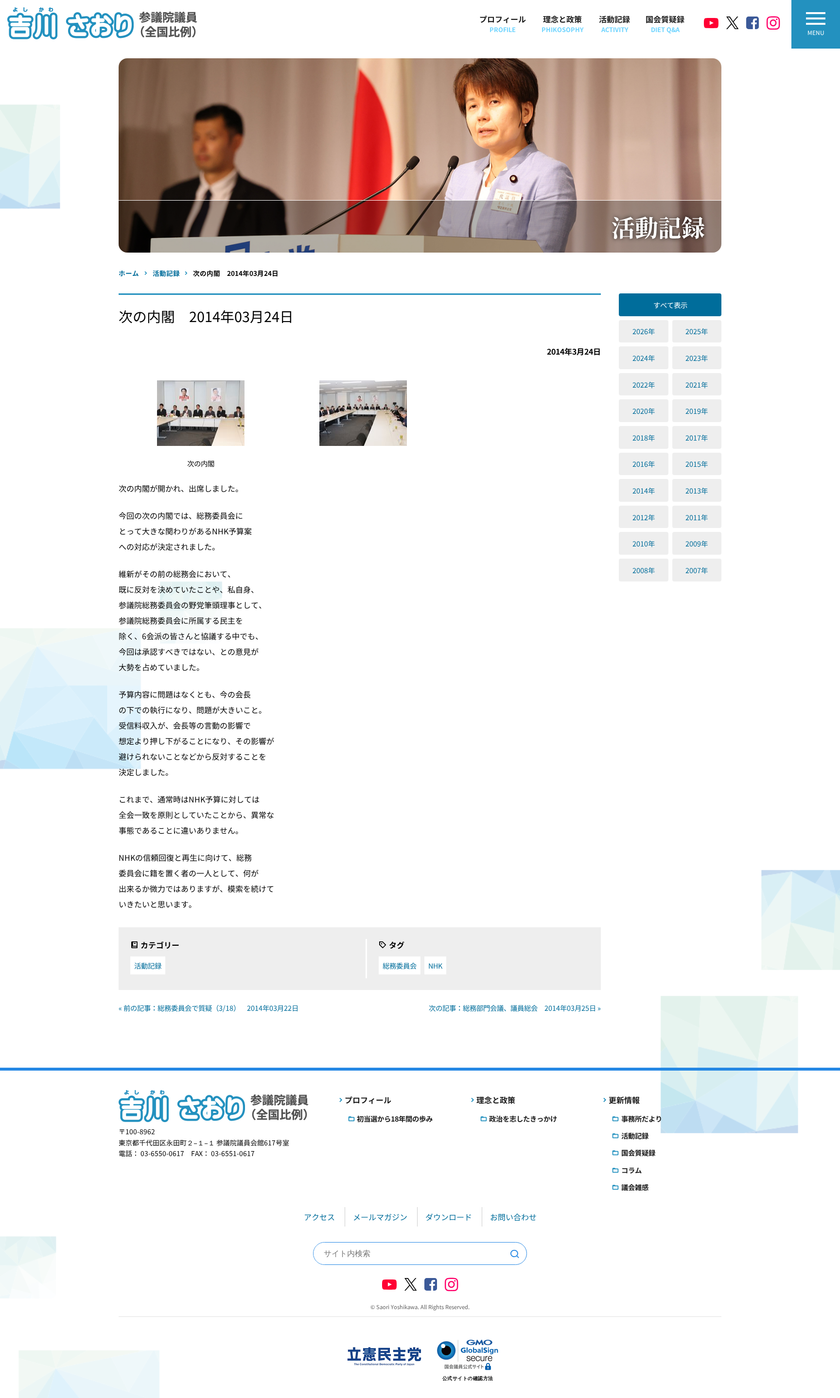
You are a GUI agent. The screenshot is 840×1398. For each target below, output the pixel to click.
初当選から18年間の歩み (395, 1118)
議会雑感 (634, 1187)
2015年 (696, 464)
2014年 (643, 490)
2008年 (643, 570)
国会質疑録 (665, 23)
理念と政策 (562, 23)
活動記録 (614, 23)
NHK (435, 965)
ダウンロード (448, 1217)
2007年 (696, 570)
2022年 (643, 384)
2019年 (696, 411)
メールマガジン (380, 1217)
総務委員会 (400, 965)
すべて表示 (670, 305)
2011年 (696, 517)
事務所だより (641, 1118)
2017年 (696, 437)
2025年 (696, 331)
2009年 (696, 543)
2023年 (696, 358)
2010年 (643, 543)
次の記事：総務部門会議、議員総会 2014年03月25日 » (515, 1008)
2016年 (643, 464)
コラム (631, 1170)
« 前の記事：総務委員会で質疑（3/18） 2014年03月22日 (208, 1008)
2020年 (643, 411)
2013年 (696, 490)
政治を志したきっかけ (523, 1118)
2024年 (643, 358)
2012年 (643, 517)
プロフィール (502, 23)
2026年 (643, 331)
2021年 (696, 384)
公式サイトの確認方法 (467, 1378)
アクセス (319, 1217)
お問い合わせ (513, 1217)
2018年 (643, 437)
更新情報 (624, 1100)
